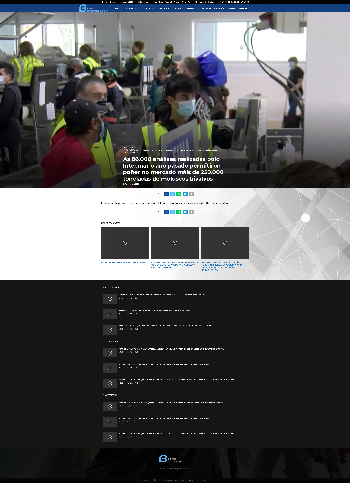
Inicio (118, 8)
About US (168, 2)
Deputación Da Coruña (212, 8)
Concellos (131, 8)
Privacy (177, 2)
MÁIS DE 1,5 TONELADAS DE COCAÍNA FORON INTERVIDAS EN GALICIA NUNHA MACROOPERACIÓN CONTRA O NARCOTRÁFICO (221, 266)
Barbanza (164, 8)
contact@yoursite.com (180, 468)
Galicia (177, 8)
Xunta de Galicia (238, 8)
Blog (155, 2)
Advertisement (200, 2)
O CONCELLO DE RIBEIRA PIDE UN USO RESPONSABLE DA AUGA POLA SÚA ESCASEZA (155, 310)
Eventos (190, 8)
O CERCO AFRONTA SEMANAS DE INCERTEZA (124, 262)
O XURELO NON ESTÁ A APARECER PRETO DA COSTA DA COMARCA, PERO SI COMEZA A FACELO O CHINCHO (175, 265)
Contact (211, 2)
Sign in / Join (144, 2)
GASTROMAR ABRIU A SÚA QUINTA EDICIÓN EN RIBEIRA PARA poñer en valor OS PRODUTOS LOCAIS (161, 294)
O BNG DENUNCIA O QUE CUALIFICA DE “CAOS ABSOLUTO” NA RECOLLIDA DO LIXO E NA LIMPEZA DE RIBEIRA (165, 325)
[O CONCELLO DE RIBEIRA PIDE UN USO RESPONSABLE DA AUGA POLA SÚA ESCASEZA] (110, 314)
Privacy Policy (187, 2)
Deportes (149, 8)
